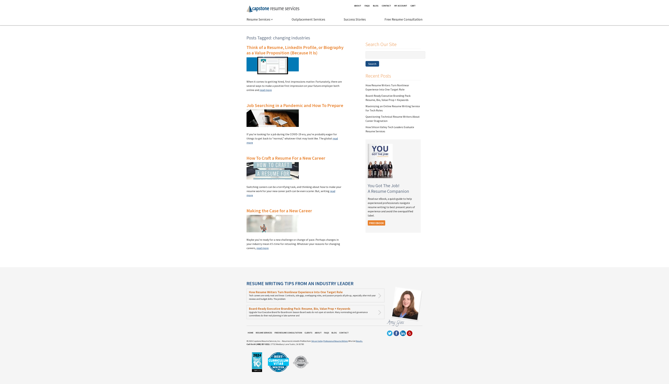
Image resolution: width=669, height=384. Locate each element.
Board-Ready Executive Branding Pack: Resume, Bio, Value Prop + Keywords (299, 309)
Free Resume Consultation (403, 19)
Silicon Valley (317, 341)
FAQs (367, 5)
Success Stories (355, 19)
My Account (400, 5)
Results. (359, 341)
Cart (413, 5)
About (357, 5)
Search (372, 64)
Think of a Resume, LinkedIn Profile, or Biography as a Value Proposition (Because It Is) (295, 50)
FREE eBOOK (376, 223)
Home (250, 333)
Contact (386, 5)
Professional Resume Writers (335, 341)
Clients (308, 333)
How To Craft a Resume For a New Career (286, 158)
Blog (375, 5)
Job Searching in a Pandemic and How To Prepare (295, 105)
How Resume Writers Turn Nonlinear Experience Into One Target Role (296, 292)
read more (266, 90)
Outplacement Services (308, 19)
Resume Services (258, 19)
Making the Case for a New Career (279, 211)
